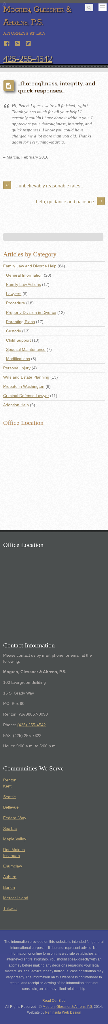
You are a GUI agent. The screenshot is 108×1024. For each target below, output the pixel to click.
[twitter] (28, 42)
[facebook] (7, 42)
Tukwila (10, 908)
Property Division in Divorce (31, 312)
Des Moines (14, 850)
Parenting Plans (20, 322)
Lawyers (13, 294)
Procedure (15, 303)
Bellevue (11, 807)
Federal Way (14, 818)
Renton (9, 780)
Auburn (9, 877)
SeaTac (10, 828)
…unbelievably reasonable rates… (45, 184)
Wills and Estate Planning (26, 377)
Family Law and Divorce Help (29, 266)
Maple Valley (14, 839)
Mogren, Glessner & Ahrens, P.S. (68, 1007)
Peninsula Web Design (63, 1012)
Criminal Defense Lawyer (26, 396)
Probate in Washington (23, 386)
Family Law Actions (23, 284)
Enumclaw (12, 866)
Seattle (9, 797)
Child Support (18, 340)
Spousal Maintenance (26, 349)
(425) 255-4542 (31, 725)
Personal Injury (17, 368)
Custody (13, 331)
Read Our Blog (54, 1001)
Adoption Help (16, 405)
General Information (24, 275)
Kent (7, 786)
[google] (18, 42)
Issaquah (11, 856)
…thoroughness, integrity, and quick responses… (56, 87)
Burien (9, 887)
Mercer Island (15, 898)
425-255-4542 (27, 58)
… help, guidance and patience (66, 200)
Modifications (18, 359)
